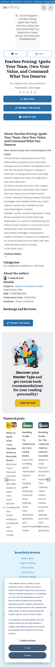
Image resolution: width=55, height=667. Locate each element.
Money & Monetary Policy (29, 286)
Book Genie (5, 2)
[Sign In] (50, 7)
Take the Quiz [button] (27, 402)
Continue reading (12, 253)
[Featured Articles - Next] (49, 480)
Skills (19, 289)
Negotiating (9, 289)
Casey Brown (20, 83)
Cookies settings (27, 640)
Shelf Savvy (38, 2)
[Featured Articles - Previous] (6, 480)
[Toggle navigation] (44, 7)
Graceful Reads (27, 577)
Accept (27, 648)
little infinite (27, 2)
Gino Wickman (37, 83)
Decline (27, 655)
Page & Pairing (16, 2)
